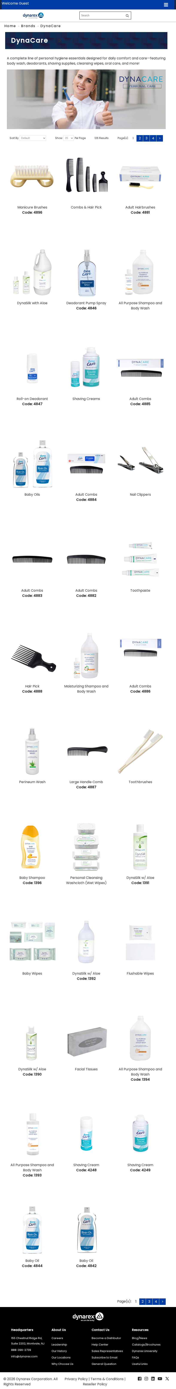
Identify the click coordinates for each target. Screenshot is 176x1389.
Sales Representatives (107, 1351)
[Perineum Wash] (32, 751)
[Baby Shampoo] (32, 847)
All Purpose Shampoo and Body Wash (140, 306)
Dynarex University (144, 1351)
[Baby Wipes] (32, 943)
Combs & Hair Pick (86, 207)
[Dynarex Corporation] (33, 15)
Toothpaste (140, 590)
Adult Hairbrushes (140, 207)
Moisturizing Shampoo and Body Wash (86, 689)
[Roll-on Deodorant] (32, 368)
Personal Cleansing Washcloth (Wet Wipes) (86, 880)
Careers (57, 1338)
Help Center (100, 1345)
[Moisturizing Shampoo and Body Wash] (86, 656)
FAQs (135, 1357)
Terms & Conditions (107, 1379)
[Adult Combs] (140, 368)
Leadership (59, 1345)
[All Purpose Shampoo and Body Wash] (140, 272)
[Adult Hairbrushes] (140, 177)
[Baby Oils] (32, 464)
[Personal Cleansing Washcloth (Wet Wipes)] (86, 847)
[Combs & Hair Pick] (86, 177)
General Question (104, 1364)
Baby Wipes (32, 973)
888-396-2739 (21, 1350)
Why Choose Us (62, 1364)
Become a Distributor (106, 1338)
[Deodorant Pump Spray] (86, 272)
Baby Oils (32, 494)
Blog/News (139, 1338)
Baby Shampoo (32, 877)
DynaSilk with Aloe (32, 303)
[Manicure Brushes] (32, 177)
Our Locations (61, 1357)
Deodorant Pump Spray (86, 303)
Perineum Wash (32, 781)
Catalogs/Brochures (146, 1345)
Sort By (14, 138)
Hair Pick (32, 686)
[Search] (127, 15)
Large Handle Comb (86, 781)
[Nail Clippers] (140, 464)
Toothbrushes (140, 781)
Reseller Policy (95, 1384)
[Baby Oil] (32, 1230)
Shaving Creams (86, 398)
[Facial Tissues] (86, 1038)
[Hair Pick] (32, 656)
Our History (59, 1351)
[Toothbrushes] (140, 751)
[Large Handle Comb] (86, 751)
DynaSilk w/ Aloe (140, 877)
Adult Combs (140, 398)
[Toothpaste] (140, 560)
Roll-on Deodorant (32, 398)
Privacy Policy (77, 1379)
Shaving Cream (86, 1164)
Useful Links (140, 1364)
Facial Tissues (86, 1069)
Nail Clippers (140, 494)
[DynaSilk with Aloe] (32, 272)
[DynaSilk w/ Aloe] (140, 847)
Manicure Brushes (32, 207)
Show (58, 138)
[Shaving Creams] (86, 368)
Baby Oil (32, 1260)
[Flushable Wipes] (140, 943)
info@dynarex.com (24, 1356)
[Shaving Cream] (86, 1134)
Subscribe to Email (104, 1357)
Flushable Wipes (140, 973)
